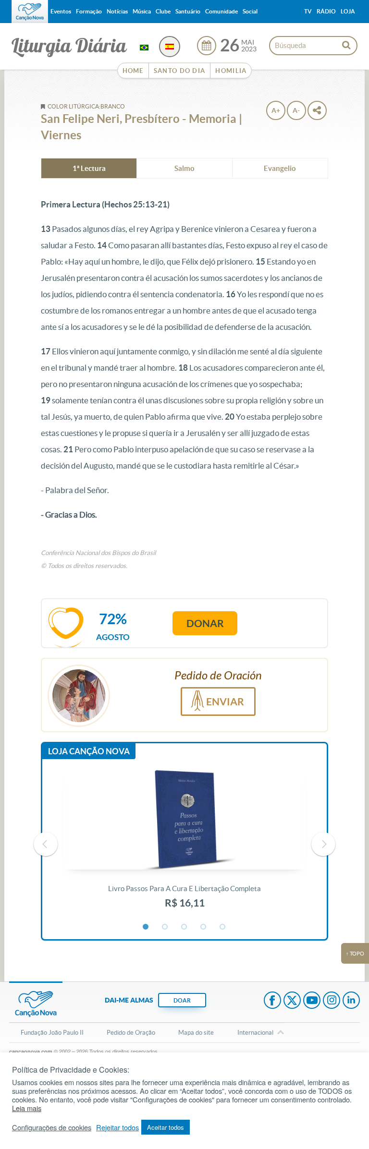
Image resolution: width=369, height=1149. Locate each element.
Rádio (326, 11)
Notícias (117, 11)
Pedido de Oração (131, 1032)
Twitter (292, 1001)
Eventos (60, 11)
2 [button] (165, 927)
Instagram (331, 1001)
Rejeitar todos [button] (117, 1127)
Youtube (312, 1001)
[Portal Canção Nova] (30, 11)
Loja (348, 11)
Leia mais (26, 1108)
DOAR (182, 1000)
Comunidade (221, 11)
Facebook (272, 1001)
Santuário (187, 11)
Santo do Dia (180, 70)
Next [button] (323, 844)
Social (250, 11)
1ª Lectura (89, 168)
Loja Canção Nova (89, 751)
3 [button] (184, 927)
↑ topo (355, 953)
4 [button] (204, 927)
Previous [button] (46, 844)
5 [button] (223, 927)
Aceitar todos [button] (165, 1127)
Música (142, 11)
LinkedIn (351, 1001)
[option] (185, 844)
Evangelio (280, 168)
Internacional (255, 1032)
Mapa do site (196, 1032)
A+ (275, 110)
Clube (163, 11)
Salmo (184, 168)
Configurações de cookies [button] (51, 1127)
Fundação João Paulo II (52, 1032)
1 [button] (146, 927)
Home (133, 70)
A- (296, 110)
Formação (89, 11)
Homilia (230, 70)
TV (308, 11)
